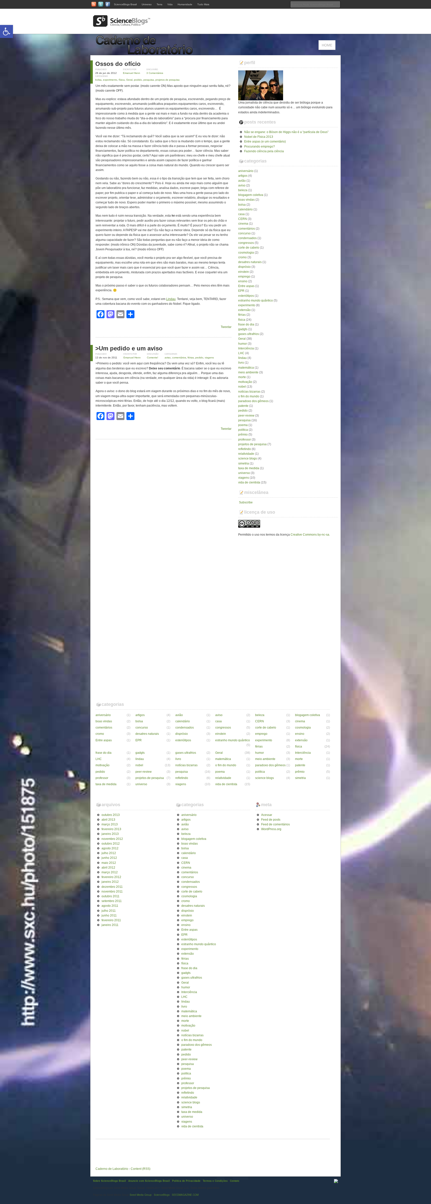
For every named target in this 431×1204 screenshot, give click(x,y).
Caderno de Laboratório (112, 1169)
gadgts (242, 329)
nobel (242, 386)
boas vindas (246, 199)
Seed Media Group (141, 1195)
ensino (242, 281)
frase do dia (246, 324)
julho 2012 (109, 853)
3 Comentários (154, 73)
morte (242, 377)
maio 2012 (109, 863)
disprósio (244, 267)
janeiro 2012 (110, 882)
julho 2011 (109, 910)
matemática (246, 367)
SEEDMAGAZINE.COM (185, 1195)
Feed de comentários (275, 824)
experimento (110, 79)
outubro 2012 (111, 843)
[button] (6, 31)
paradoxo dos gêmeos (253, 401)
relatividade (246, 453)
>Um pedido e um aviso (129, 348)
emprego (244, 276)
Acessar (266, 815)
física (122, 79)
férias (191, 357)
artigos (242, 175)
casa (241, 214)
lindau (242, 358)
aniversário (245, 171)
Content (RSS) (140, 1169)
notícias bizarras (249, 391)
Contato (234, 1181)
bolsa (98, 79)
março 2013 (110, 824)
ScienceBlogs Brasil (125, 4)
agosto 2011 (110, 905)
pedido (138, 79)
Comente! (152, 357)
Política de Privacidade (186, 1181)
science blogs (247, 458)
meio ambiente (248, 372)
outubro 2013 (111, 815)
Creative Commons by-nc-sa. (310, 534)
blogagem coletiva (250, 195)
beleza (242, 190)
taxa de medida (248, 468)
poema (243, 425)
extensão (244, 310)
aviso (168, 357)
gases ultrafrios (248, 334)
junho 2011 (109, 915)
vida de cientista (249, 482)
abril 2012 (108, 867)
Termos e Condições (215, 1181)
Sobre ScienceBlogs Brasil (109, 1181)
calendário (245, 209)
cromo (242, 257)
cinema (243, 223)
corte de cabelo (248, 247)
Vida (170, 4)
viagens (209, 357)
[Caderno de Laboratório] (146, 52)
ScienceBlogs (162, 1195)
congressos (246, 243)
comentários (179, 357)
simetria (243, 463)
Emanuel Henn (131, 73)
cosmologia (246, 252)
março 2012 (110, 872)
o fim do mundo (248, 396)
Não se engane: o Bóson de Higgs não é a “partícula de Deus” (286, 132)
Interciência (246, 348)
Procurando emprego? (259, 146)
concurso (244, 233)
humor (242, 343)
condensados (247, 238)
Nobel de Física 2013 (258, 137)
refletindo (244, 449)
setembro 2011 (112, 901)
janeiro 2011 (110, 925)
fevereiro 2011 (111, 920)
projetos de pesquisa (167, 79)
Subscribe (246, 502)
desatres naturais (250, 262)
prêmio (243, 434)
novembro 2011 (112, 891)
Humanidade (185, 4)
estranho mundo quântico (255, 300)
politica (243, 430)
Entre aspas (246, 286)
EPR (241, 291)
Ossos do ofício (118, 63)
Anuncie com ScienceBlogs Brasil (149, 1181)
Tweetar (226, 327)
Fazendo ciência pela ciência (264, 151)
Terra (159, 4)
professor (244, 439)
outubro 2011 (110, 896)
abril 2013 (108, 819)
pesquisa (148, 79)
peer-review (246, 415)
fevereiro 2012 (111, 877)
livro (241, 362)
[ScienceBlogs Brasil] (121, 24)
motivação (245, 382)
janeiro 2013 (110, 834)
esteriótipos (246, 296)
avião (242, 180)
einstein (243, 272)
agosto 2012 (110, 848)
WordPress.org (271, 829)
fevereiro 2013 (111, 829)
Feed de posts (270, 819)
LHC (241, 353)
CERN (242, 219)
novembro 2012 (112, 839)
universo (244, 473)
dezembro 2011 (112, 887)
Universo (147, 4)
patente (243, 406)
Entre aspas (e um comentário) (265, 141)
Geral (129, 79)
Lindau (171, 299)
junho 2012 (109, 858)
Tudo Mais (203, 4)
